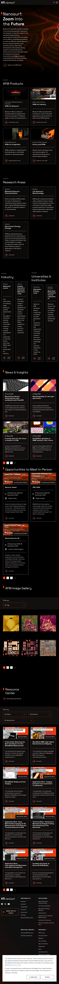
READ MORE (11, 518)
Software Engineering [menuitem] (26, 935)
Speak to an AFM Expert (15, 65)
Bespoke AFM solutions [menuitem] (27, 917)
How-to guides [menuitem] (42, 941)
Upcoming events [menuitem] (43, 952)
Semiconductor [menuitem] (42, 913)
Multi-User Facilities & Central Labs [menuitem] (46, 923)
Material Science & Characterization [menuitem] (43, 902)
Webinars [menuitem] (40, 938)
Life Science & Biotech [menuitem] (44, 906)
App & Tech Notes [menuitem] (43, 943)
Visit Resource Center (14, 699)
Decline (47, 977)
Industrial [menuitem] (23, 904)
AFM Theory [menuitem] (41, 933)
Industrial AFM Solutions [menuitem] (27, 933)
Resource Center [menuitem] (42, 935)
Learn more (39, 215)
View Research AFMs (14, 122)
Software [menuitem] (23, 915)
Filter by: (6, 600)
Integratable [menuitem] (24, 907)
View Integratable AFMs (14, 160)
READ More (11, 801)
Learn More (11, 215)
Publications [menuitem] (41, 946)
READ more (39, 801)
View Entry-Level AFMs (41, 160)
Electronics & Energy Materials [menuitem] (43, 909)
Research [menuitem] (23, 901)
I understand (33, 977)
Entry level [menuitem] (23, 909)
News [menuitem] (39, 949)
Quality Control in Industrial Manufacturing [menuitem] (45, 916)
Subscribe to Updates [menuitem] (44, 954)
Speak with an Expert (11, 912)
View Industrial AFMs (41, 122)
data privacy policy (15, 965)
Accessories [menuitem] (24, 912)
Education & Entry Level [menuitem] (44, 920)
